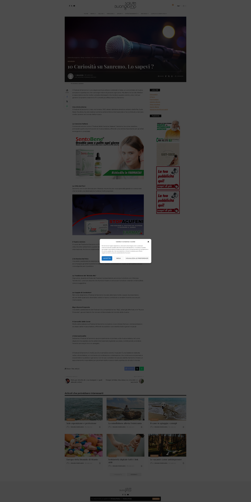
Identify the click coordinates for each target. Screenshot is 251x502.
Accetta (107, 258)
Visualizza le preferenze (137, 258)
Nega (118, 258)
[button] (148, 242)
